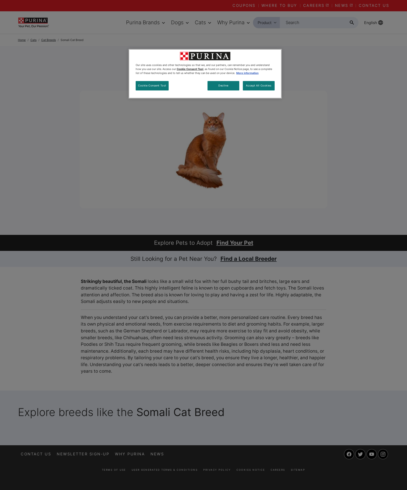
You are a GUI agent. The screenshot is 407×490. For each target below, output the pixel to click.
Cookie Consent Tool (152, 85)
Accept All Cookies (258, 85)
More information (247, 73)
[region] (205, 73)
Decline (223, 85)
